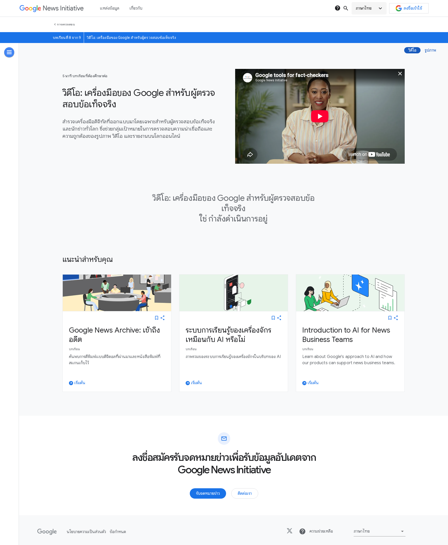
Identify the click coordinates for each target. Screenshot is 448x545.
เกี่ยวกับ (136, 8)
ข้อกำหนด (118, 531)
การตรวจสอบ (66, 24)
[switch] (156, 317)
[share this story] (162, 317)
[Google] (47, 532)
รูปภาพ (430, 50)
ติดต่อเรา (245, 493)
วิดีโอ (412, 50)
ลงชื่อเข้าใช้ (413, 8)
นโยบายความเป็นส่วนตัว (86, 531)
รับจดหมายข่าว (208, 493)
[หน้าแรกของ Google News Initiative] (51, 8)
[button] (369, 8)
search (346, 8)
